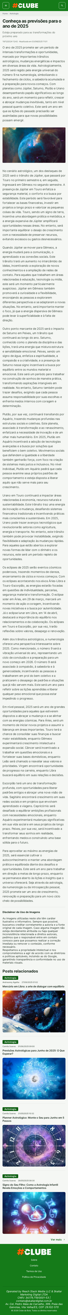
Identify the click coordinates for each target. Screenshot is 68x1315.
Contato (34, 1265)
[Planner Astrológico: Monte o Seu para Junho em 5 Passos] (34, 1165)
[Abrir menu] (6, 5)
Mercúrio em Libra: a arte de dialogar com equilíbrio (33, 986)
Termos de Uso (34, 1271)
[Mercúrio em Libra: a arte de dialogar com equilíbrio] (34, 1031)
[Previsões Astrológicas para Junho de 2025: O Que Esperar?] (34, 1098)
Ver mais (56, 1239)
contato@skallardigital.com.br (34, 1300)
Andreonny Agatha (11, 982)
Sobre (34, 1259)
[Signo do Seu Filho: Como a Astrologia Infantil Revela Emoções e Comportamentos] (34, 1232)
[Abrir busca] (62, 5)
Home (5, 13)
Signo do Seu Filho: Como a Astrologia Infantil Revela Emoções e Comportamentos (30, 1186)
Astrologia (14, 13)
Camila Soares (9, 1046)
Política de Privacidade (34, 1277)
